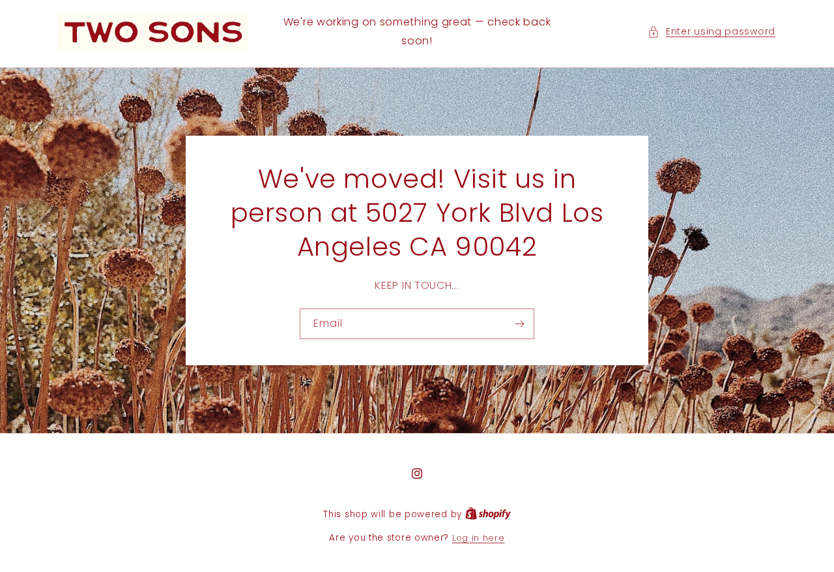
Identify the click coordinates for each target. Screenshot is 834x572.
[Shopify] (488, 514)
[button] (711, 31)
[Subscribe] (519, 324)
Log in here (478, 538)
